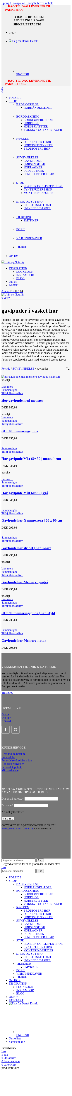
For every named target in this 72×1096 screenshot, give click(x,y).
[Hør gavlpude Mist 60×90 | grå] (14, 469)
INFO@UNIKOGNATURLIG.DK (17, 828)
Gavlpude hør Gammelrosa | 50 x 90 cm (31, 520)
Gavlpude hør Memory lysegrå (24, 582)
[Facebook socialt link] (5, 730)
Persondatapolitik (11, 767)
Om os (5, 714)
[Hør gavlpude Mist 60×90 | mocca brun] (17, 441)
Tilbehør (23, 963)
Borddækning (27, 890)
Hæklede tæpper (37, 208)
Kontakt (6, 721)
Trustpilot (7, 692)
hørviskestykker (38, 145)
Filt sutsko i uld (37, 205)
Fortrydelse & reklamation (16, 760)
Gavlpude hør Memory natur (23, 640)
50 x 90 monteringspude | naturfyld (28, 613)
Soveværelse (27, 920)
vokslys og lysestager (43, 129)
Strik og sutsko (29, 953)
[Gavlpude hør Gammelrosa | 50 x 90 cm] (18, 503)
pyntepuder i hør (38, 189)
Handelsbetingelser (12, 763)
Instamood (25, 275)
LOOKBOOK (24, 271)
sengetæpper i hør (39, 174)
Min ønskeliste (9, 770)
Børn (20, 970)
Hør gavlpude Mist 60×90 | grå (24, 493)
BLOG (20, 993)
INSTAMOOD (25, 990)
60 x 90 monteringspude (19, 431)
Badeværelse (27, 884)
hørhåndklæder (38, 107)
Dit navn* (7, 805)
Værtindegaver (29, 973)
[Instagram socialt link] (15, 730)
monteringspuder (38, 192)
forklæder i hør (37, 142)
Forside (6, 368)
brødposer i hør (37, 148)
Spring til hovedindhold (39, 3)
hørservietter (36, 126)
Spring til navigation (13, 3)
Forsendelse (8, 757)
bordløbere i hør (38, 119)
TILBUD (21, 976)
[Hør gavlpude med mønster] (30, 376)
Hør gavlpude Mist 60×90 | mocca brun (31, 459)
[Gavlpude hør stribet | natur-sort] (14, 530)
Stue (20, 940)
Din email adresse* (12, 798)
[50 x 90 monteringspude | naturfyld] (25, 592)
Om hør (6, 717)
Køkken (22, 907)
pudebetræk (34, 170)
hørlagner (33, 167)
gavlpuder (33, 160)
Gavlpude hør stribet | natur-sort (26, 548)
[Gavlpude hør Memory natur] (13, 623)
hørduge (31, 123)
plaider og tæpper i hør (43, 186)
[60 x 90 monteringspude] (16, 410)
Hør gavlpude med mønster (22, 400)
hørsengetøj (34, 164)
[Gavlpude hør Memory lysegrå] (15, 558)
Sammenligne (17, 1041)
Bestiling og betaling (13, 753)
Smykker (31, 220)
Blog (20, 278)
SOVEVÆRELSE (23, 368)
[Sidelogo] (12, 262)
